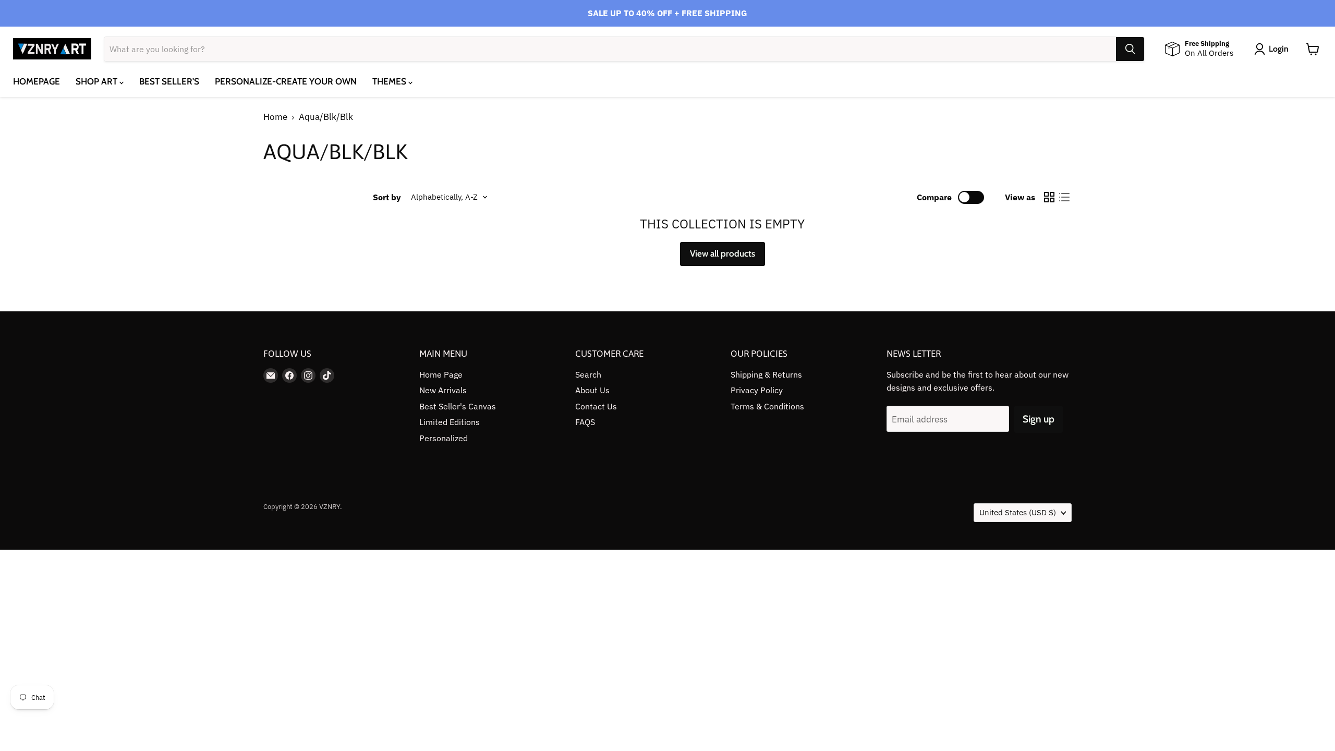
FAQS (585, 422)
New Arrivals (443, 390)
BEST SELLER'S (169, 81)
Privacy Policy (757, 390)
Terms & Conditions (767, 406)
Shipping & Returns (766, 374)
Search (588, 374)
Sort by (387, 197)
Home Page (441, 374)
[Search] (1130, 49)
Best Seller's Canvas (457, 406)
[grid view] (1049, 197)
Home (275, 117)
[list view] (1064, 197)
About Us (592, 390)
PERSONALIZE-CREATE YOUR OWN (286, 81)
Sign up (1038, 419)
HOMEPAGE (36, 81)
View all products (722, 253)
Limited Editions (449, 422)
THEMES (390, 81)
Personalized (443, 438)
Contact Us (596, 406)
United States (1017, 512)
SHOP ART (97, 81)
